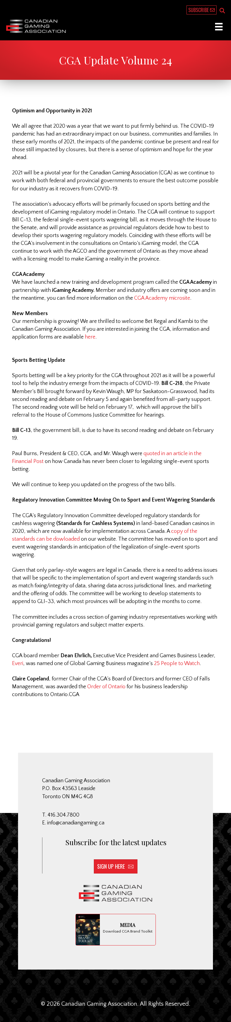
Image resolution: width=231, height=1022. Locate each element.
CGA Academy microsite (162, 298)
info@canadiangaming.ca (75, 823)
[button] (222, 11)
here (90, 337)
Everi (17, 664)
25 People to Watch (177, 664)
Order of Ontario (106, 687)
